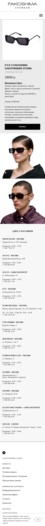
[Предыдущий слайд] (5, 40)
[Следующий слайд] (39, 40)
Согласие (6, 499)
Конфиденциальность (11, 490)
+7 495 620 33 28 (8, 331)
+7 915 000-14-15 (8, 365)
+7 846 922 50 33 (8, 433)
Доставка (6, 468)
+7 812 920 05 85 (8, 417)
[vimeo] (3, 452)
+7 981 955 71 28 (8, 281)
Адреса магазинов (9, 513)
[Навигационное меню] (41, 15)
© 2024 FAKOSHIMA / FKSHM (12, 458)
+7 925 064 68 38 (8, 265)
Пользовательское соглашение (14, 476)
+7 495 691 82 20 (8, 400)
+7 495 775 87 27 (8, 248)
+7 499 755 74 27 (8, 348)
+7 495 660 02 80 (8, 383)
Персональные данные (11, 480)
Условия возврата (9, 472)
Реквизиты (6, 503)
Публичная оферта (10, 495)
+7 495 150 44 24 (8, 298)
